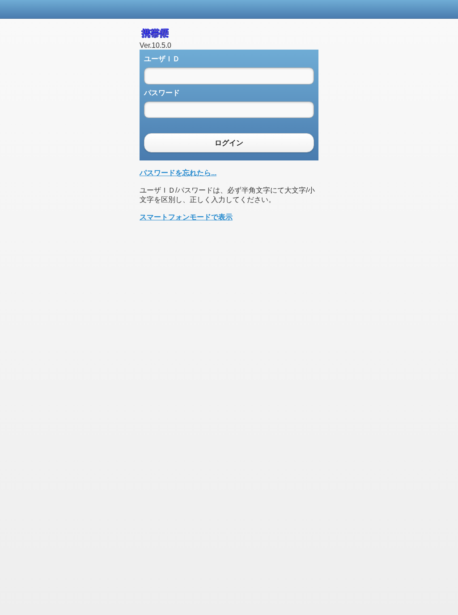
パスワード (162, 93)
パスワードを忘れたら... (178, 173)
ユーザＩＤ (162, 59)
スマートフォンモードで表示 (186, 217)
